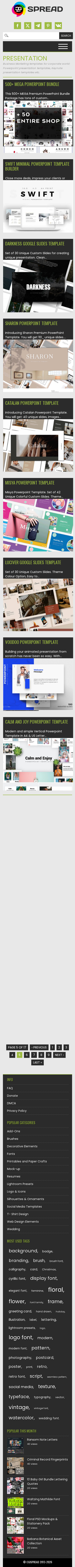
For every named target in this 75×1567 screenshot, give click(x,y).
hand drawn (43, 1311)
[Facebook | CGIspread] (17, 25)
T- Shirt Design (18, 1214)
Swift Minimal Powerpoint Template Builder (37, 166)
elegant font (18, 1291)
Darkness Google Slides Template (34, 243)
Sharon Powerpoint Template (31, 323)
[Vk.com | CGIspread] (58, 25)
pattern (40, 1348)
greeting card (20, 1311)
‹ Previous (39, 1047)
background (23, 1251)
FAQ (10, 1088)
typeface (19, 1397)
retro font (17, 1376)
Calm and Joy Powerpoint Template (36, 721)
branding (18, 1260)
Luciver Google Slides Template (33, 562)
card (33, 1269)
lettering (48, 1319)
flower (17, 1301)
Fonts (11, 1154)
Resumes (13, 1176)
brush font (56, 1261)
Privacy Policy (17, 1111)
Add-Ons (13, 1131)
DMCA (11, 1103)
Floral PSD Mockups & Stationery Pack (42, 1521)
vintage (19, 1407)
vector (59, 1397)
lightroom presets (22, 1328)
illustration (17, 1319)
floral (55, 1289)
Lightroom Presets (20, 1184)
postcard (44, 1357)
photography (20, 1357)
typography (42, 1397)
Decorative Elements (22, 1146)
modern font (18, 1348)
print (29, 1367)
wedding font (49, 1418)
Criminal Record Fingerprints (47, 1459)
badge (47, 1251)
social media (21, 1386)
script (36, 1376)
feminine (37, 1291)
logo (42, 1328)
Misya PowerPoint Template (29, 482)
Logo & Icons (16, 1191)
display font (43, 1278)
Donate (12, 1096)
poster (15, 1366)
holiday (60, 1311)
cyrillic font (17, 1278)
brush (39, 1260)
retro (42, 1366)
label (33, 1320)
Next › (59, 1055)
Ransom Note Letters (42, 1440)
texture (46, 1386)
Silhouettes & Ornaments (25, 1199)
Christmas (49, 1269)
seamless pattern (56, 1377)
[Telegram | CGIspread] (37, 25)
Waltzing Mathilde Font (43, 1499)
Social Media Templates (24, 1206)
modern (45, 1337)
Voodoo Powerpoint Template (31, 642)
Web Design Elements (23, 1222)
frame (55, 1301)
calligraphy (17, 1269)
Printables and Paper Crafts (27, 1161)
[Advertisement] (37, 839)
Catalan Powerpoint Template (32, 403)
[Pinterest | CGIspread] (48, 25)
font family (36, 1302)
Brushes (12, 1139)
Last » (37, 1062)
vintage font (41, 1408)
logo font (20, 1337)
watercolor (21, 1418)
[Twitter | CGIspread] (27, 25)
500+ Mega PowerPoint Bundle (32, 84)
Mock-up (13, 1169)
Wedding (13, 1229)
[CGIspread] (37, 18)
